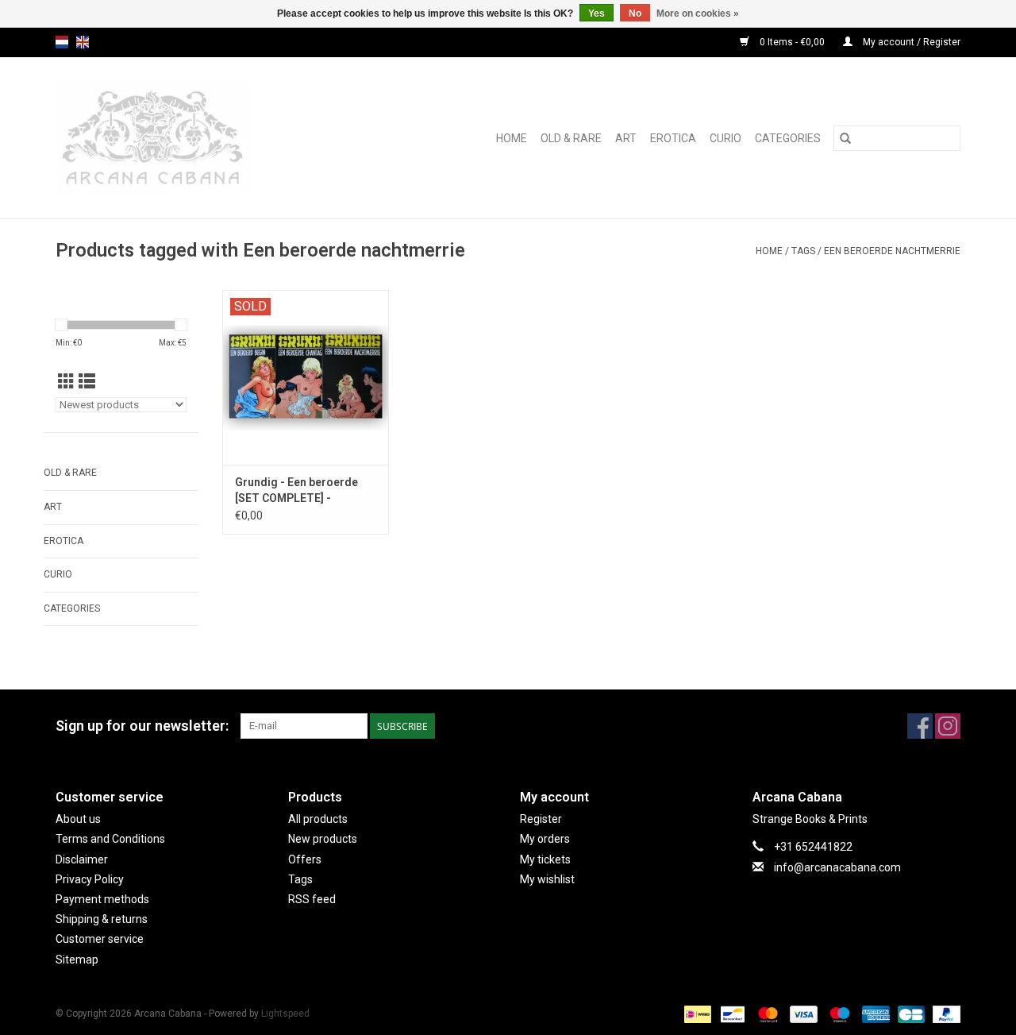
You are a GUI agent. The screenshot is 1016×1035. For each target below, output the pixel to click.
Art (626, 138)
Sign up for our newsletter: (142, 725)
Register (541, 819)
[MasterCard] (766, 1013)
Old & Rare (571, 138)
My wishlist (547, 879)
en (82, 42)
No (635, 13)
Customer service (100, 939)
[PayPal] (943, 1013)
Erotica (673, 138)
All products (318, 819)
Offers (304, 859)
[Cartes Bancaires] (909, 1013)
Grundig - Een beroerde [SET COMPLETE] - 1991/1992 (296, 491)
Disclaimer (82, 859)
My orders (545, 838)
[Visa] (802, 1013)
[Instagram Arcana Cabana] (947, 726)
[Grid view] (66, 382)
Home (511, 138)
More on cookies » (697, 13)
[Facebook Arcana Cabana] (920, 726)
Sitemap (77, 959)
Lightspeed (285, 1013)
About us (78, 819)
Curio (725, 138)
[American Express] (874, 1013)
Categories (788, 138)
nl (62, 42)
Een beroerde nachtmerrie (892, 251)
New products (322, 838)
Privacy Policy (90, 879)
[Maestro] (838, 1013)
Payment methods (102, 899)
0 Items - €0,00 (792, 42)
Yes (596, 13)
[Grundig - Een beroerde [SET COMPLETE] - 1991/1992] (305, 377)
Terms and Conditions (110, 838)
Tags (803, 251)
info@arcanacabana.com (837, 867)
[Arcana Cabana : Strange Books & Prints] (188, 138)
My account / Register (910, 42)
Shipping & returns (102, 919)
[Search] (845, 138)
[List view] (87, 382)
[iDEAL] (696, 1013)
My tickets (545, 859)
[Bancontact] (731, 1013)
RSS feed (312, 899)
